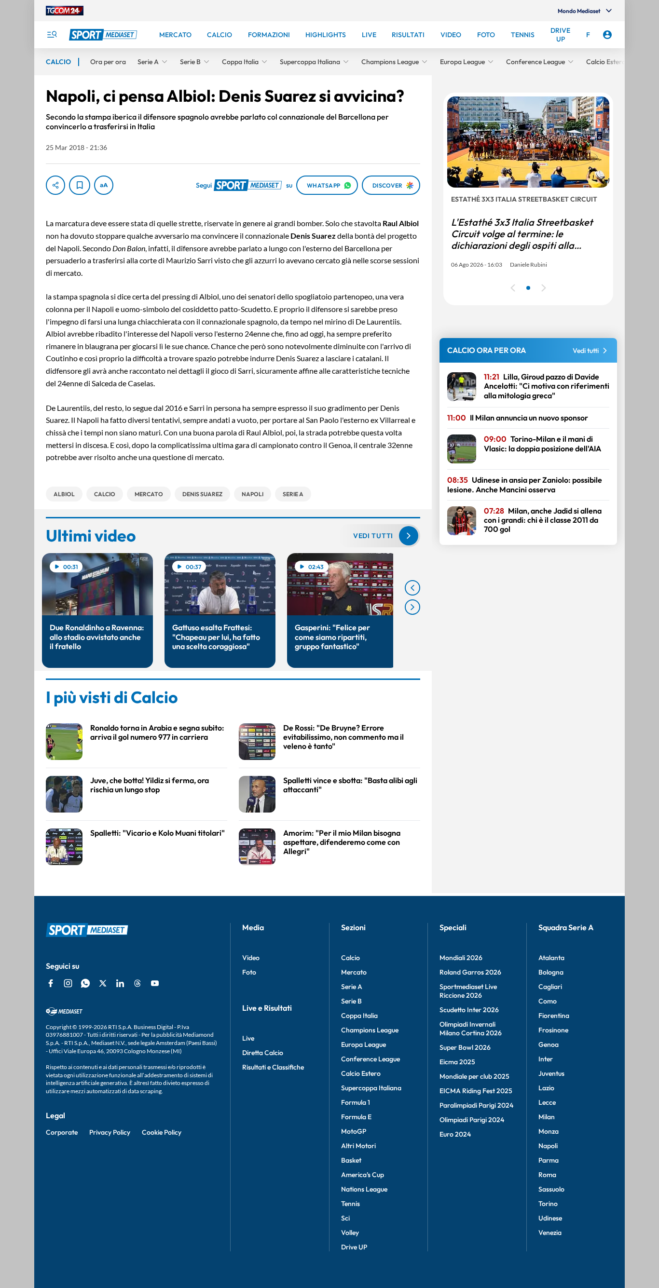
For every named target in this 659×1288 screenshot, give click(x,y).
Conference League (370, 1059)
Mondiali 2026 (460, 957)
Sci (345, 1218)
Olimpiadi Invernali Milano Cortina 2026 (470, 1028)
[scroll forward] (412, 607)
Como (547, 1001)
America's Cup (362, 1174)
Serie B (351, 1001)
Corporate (62, 1132)
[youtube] (155, 983)
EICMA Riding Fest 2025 (475, 1090)
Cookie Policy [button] (161, 1132)
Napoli (548, 1145)
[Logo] (104, 35)
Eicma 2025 (457, 1062)
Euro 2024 (455, 1134)
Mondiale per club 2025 (474, 1076)
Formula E (356, 1116)
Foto (249, 972)
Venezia (550, 1232)
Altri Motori (358, 1145)
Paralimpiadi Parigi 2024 (476, 1105)
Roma (547, 1174)
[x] (103, 983)
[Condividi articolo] (55, 185)
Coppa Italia (359, 1015)
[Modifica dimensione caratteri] (103, 185)
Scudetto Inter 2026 (469, 1009)
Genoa (548, 1044)
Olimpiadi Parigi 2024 (471, 1119)
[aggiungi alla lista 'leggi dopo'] (79, 185)
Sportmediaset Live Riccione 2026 (468, 991)
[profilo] (607, 35)
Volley (350, 1232)
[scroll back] (412, 588)
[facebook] (50, 983)
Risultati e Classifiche (273, 1067)
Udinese (550, 1218)
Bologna (550, 972)
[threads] (137, 983)
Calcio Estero (361, 1073)
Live (248, 1038)
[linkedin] (120, 983)
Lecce (547, 1102)
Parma (548, 1160)
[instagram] (68, 983)
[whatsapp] (85, 983)
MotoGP (353, 1131)
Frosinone (553, 1030)
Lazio (546, 1088)
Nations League (364, 1189)
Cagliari (550, 986)
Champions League (369, 1030)
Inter (545, 1059)
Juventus (551, 1073)
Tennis (350, 1203)
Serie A (351, 986)
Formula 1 (355, 1102)
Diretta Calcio (262, 1052)
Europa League (363, 1044)
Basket (351, 1160)
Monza (548, 1131)
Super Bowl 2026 (465, 1047)
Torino (548, 1203)
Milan (546, 1116)
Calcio (350, 957)
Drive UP (354, 1247)
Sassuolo (551, 1189)
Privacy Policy (109, 1132)
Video (251, 957)
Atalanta (551, 957)
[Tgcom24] (64, 10)
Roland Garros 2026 (470, 972)
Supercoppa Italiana (371, 1088)
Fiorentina (553, 1015)
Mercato (354, 972)
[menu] (51, 35)
